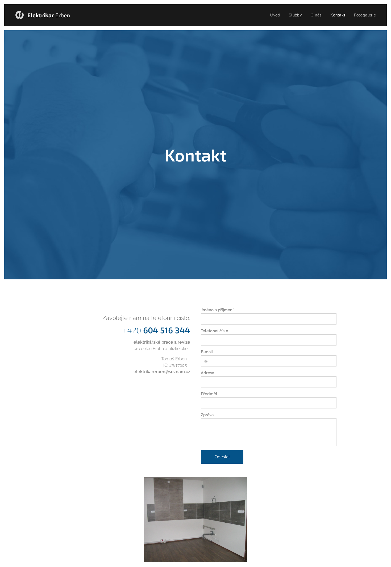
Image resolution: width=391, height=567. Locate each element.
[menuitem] (276, 15)
